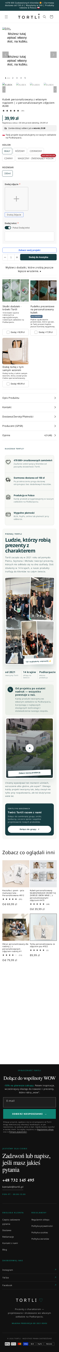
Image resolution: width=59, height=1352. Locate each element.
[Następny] (53, 55)
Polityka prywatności (42, 1226)
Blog (4, 1249)
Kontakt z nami (10, 1243)
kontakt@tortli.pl (12, 1187)
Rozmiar (8, 167)
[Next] (55, 89)
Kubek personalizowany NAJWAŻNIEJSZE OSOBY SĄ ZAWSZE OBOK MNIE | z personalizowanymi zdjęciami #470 (43, 895)
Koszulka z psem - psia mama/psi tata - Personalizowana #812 (13, 893)
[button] (6, 16)
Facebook (7, 1285)
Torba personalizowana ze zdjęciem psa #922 (42, 945)
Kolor (6, 144)
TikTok (5, 1277)
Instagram (7, 1269)
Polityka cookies (39, 1232)
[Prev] (4, 89)
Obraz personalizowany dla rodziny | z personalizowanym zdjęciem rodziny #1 (15, 948)
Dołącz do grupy (29, 829)
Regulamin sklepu (40, 1219)
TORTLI (29, 1300)
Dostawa (6, 1230)
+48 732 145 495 (18, 1180)
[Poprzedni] (5, 55)
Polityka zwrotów (40, 1238)
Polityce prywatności (18, 1132)
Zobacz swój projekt (29, 250)
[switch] (8, 227)
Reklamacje (8, 1236)
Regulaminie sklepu (45, 1129)
